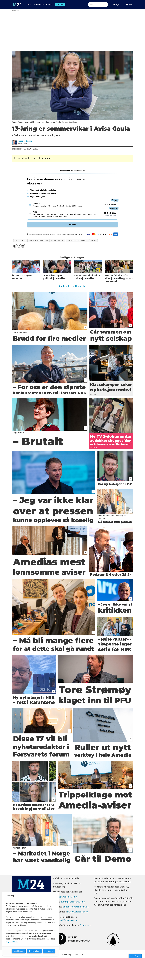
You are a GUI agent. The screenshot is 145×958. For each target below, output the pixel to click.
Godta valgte (34, 951)
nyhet (94, 241)
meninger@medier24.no (73, 902)
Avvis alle (49, 951)
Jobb (29, 5)
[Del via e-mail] (23, 246)
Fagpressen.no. (12, 942)
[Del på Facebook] (15, 246)
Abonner (60, 5)
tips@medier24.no (68, 897)
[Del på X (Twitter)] (19, 246)
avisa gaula (20, 241)
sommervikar (57, 241)
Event (49, 5)
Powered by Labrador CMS (72, 955)
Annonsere (39, 5)
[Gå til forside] (17, 4)
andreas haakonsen (38, 241)
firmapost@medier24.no (65, 920)
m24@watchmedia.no (77, 912)
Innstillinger (135, 956)
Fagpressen (85, 925)
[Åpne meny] (130, 4)
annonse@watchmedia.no (76, 907)
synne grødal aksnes (77, 241)
